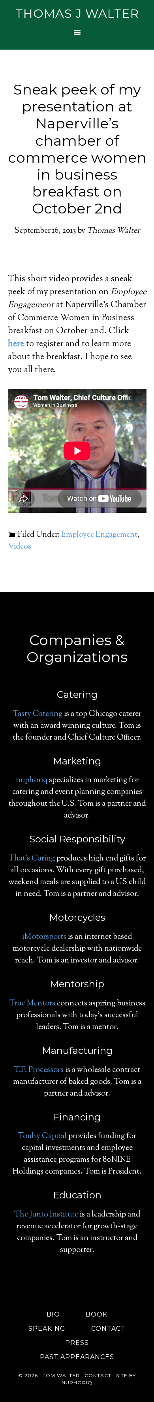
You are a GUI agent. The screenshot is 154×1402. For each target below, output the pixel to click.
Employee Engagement (99, 535)
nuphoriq (31, 780)
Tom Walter (61, 1375)
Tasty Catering (37, 714)
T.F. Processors (39, 1070)
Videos (19, 547)
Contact (98, 1375)
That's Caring (31, 858)
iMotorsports (44, 937)
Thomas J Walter (77, 13)
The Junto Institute (46, 1214)
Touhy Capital (42, 1136)
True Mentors (32, 1003)
